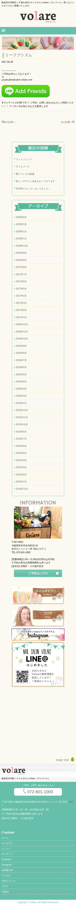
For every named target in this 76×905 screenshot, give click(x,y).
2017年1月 (21, 317)
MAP (41, 549)
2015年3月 (21, 467)
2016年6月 (21, 367)
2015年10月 (22, 424)
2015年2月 (21, 474)
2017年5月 (21, 288)
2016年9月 (21, 346)
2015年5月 (21, 453)
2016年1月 (21, 403)
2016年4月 (21, 381)
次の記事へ (66, 122)
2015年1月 (21, 481)
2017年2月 (21, 310)
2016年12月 (22, 324)
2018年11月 (22, 245)
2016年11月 (22, 331)
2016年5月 (21, 374)
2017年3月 (21, 303)
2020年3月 (21, 224)
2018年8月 (21, 253)
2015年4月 (21, 460)
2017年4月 (21, 295)
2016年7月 (21, 360)
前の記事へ (9, 122)
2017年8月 (21, 267)
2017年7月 (21, 274)
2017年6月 (21, 281)
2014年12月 (22, 489)
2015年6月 (21, 446)
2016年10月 (22, 338)
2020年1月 (21, 231)
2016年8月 (21, 353)
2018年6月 (21, 260)
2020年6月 (21, 217)
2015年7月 (21, 438)
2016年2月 (21, 396)
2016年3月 (21, 388)
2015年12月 (22, 410)
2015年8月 (21, 431)
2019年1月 (21, 238)
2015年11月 (22, 417)
